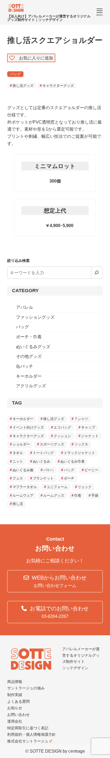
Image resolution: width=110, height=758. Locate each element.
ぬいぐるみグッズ (33, 346)
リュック (85, 487)
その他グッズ (29, 356)
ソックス (81, 444)
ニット (18, 461)
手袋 (94, 495)
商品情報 (14, 681)
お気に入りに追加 (34, 58)
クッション (62, 436)
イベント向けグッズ (28, 427)
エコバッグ (62, 427)
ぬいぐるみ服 (23, 470)
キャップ (88, 427)
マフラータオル (25, 487)
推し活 (18, 504)
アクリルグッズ (31, 386)
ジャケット (90, 436)
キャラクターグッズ (58, 86)
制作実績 (14, 695)
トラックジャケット (79, 453)
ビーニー (91, 470)
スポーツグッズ (52, 444)
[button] (55, 581)
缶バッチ (24, 366)
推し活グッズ (23, 86)
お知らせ (14, 708)
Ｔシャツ (81, 419)
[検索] (97, 272)
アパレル (24, 307)
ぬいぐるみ (41, 461)
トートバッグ (43, 453)
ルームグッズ (53, 495)
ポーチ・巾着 (29, 337)
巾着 (77, 495)
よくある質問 (18, 701)
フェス (18, 478)
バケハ (48, 470)
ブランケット (43, 478)
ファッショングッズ (35, 317)
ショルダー (21, 444)
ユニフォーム (57, 487)
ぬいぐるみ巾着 (72, 461)
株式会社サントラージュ (27, 741)
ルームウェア (23, 495)
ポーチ (69, 478)
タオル (18, 453)
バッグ (15, 74)
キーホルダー (29, 376)
